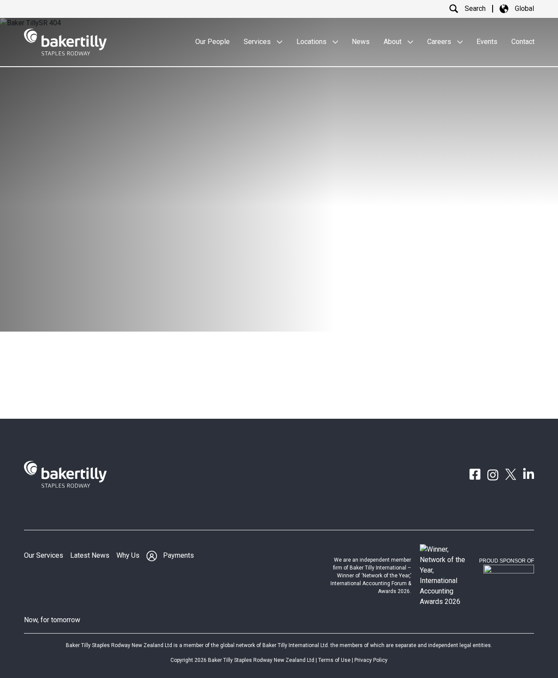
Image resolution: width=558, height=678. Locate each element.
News (361, 41)
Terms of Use (334, 660)
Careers (440, 41)
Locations (312, 41)
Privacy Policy (371, 660)
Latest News (89, 555)
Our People (212, 41)
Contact (522, 41)
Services (258, 41)
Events (486, 41)
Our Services (43, 555)
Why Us (128, 555)
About (393, 41)
